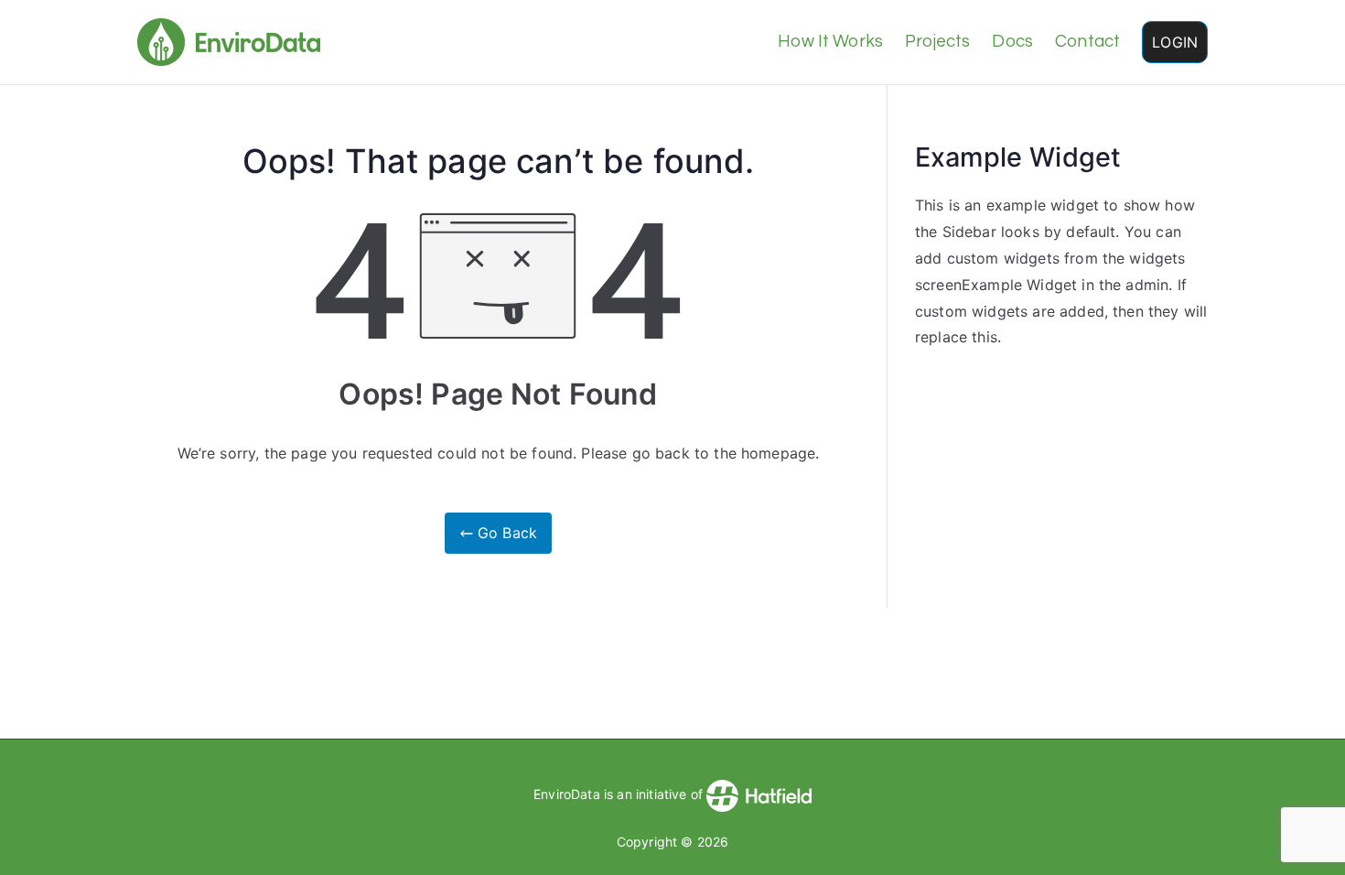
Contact (1087, 41)
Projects (937, 41)
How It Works (830, 41)
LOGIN (1175, 42)
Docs (1012, 41)
